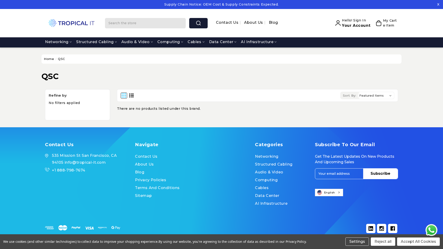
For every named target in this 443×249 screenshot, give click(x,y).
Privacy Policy (296, 241)
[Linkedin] (370, 228)
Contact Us (228, 22)
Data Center (221, 42)
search (198, 23)
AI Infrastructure (257, 42)
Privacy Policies (150, 180)
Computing (168, 42)
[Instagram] (381, 228)
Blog (273, 22)
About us (254, 22)
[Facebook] (392, 228)
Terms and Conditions (157, 188)
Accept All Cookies (418, 241)
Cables (194, 42)
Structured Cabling (95, 42)
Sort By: (349, 95)
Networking (57, 42)
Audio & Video (135, 42)
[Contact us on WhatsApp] (431, 230)
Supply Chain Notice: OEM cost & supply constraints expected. (221, 4)
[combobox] (329, 192)
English (329, 192)
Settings (357, 241)
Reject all (383, 241)
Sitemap (143, 195)
